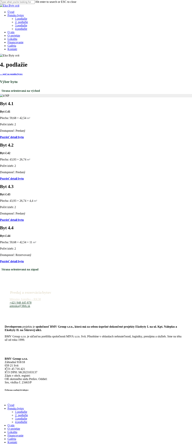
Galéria (12, 438)
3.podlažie (21, 418)
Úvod (11, 405)
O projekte (14, 428)
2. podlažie (21, 415)
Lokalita (12, 432)
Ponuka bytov (16, 408)
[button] (11, 74)
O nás (11, 425)
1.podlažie (21, 411)
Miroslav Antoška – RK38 (25, 299)
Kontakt (12, 442)
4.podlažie (21, 422)
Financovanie (15, 435)
